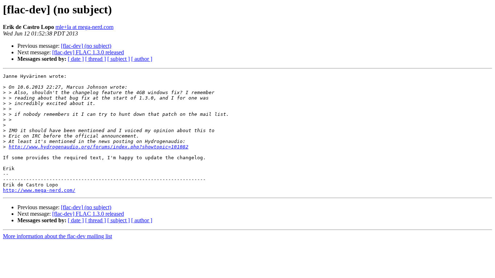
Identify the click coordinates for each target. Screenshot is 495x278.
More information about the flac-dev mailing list (57, 236)
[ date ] (76, 59)
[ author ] (141, 59)
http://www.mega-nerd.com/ (39, 190)
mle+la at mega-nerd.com (84, 27)
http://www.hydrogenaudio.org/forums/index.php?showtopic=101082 (98, 146)
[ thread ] (95, 59)
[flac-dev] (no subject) (86, 46)
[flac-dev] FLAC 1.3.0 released (88, 52)
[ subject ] (118, 59)
